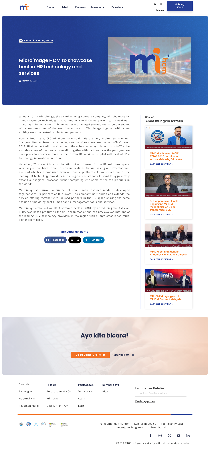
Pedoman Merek (29, 405)
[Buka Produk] (56, 7)
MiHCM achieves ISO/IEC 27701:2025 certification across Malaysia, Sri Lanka (166, 156)
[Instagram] (160, 435)
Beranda (24, 384)
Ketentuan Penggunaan (131, 427)
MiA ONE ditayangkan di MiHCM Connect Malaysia (165, 298)
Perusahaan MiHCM (59, 391)
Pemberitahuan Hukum (114, 423)
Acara (81, 398)
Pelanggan (25, 391)
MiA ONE (52, 398)
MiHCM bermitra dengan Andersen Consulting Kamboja (168, 253)
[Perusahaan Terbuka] (125, 7)
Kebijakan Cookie (145, 423)
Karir (81, 405)
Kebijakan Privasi (172, 423)
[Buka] (165, 4)
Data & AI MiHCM (57, 405)
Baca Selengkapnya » (161, 164)
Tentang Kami (86, 391)
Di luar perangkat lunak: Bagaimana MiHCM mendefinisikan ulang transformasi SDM (164, 205)
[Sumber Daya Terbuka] (106, 7)
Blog (105, 391)
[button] (55, 240)
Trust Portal (158, 427)
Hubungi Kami (28, 398)
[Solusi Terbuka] (69, 7)
